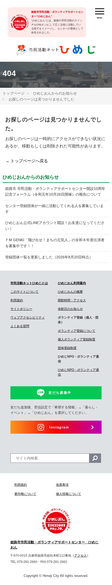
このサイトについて (24, 292)
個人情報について (68, 494)
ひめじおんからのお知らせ (55, 93)
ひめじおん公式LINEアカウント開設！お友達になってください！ (54, 226)
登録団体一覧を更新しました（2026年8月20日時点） (49, 257)
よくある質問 (19, 326)
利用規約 (16, 300)
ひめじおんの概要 (70, 292)
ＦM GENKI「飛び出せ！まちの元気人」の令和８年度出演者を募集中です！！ (54, 243)
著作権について (25, 494)
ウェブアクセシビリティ (27, 317)
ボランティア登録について (76, 331)
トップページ (13, 93)
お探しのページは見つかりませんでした (41, 99)
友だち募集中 (59, 393)
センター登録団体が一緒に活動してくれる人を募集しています (54, 209)
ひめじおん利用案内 (72, 283)
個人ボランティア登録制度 (76, 339)
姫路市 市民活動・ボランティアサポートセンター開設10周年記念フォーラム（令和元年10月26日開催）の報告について (55, 191)
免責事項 (62, 485)
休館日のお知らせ (70, 309)
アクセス (80, 555)
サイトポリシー (21, 309)
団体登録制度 (67, 348)
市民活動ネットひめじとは (29, 283)
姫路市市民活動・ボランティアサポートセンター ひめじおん (54, 544)
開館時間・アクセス (72, 300)
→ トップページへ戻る (26, 161)
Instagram (59, 427)
